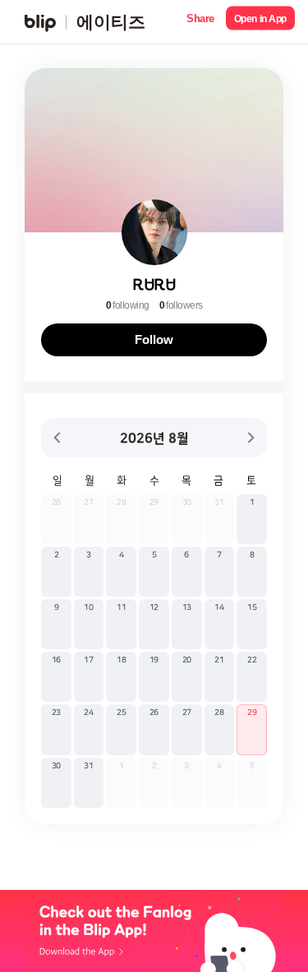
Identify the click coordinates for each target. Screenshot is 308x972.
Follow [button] (153, 339)
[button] (200, 22)
